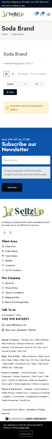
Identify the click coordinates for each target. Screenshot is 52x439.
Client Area (10, 246)
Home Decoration (29, 372)
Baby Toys (25, 360)
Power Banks (19, 396)
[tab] (6, 74)
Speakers (7, 396)
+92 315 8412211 (15, 319)
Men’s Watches (42, 339)
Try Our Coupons (13, 270)
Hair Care (42, 347)
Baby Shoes (43, 363)
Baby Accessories (29, 356)
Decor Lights (7, 383)
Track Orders (11, 255)
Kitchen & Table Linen (18, 380)
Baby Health (8, 363)
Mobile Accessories (10, 400)
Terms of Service (34, 174)
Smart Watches (41, 389)
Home (5, 34)
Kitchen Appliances (22, 383)
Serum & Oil (30, 347)
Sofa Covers (37, 376)
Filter (11, 92)
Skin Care (21, 351)
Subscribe (12, 187)
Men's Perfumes (8, 343)
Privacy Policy (17, 174)
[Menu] (48, 14)
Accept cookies (26, 434)
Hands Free (24, 400)
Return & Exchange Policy (17, 302)
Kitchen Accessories (40, 383)
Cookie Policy (24, 427)
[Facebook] (4, 232)
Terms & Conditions (14, 292)
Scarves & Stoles (9, 351)
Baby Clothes (13, 360)
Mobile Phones (8, 392)
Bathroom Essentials (38, 380)
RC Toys (35, 360)
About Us (9, 283)
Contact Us (10, 265)
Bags (34, 363)
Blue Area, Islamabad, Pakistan (20, 330)
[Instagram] (10, 232)
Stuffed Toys (7, 367)
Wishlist (8, 260)
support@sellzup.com (15, 325)
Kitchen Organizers (21, 376)
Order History (11, 251)
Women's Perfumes (25, 343)
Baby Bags (18, 367)
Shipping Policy (12, 297)
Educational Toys (22, 363)
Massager (29, 389)
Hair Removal (17, 347)
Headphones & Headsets (37, 396)
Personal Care (27, 339)
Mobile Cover (22, 392)
